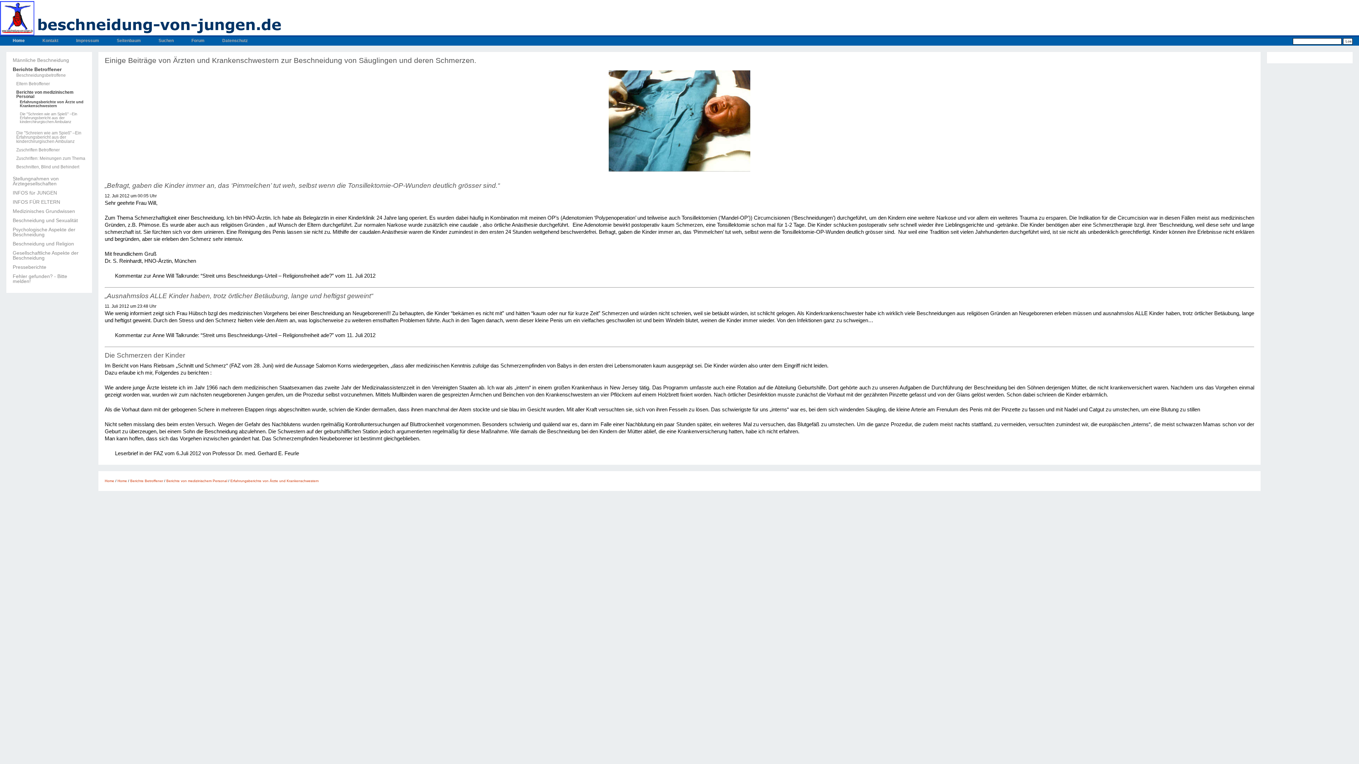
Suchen (166, 40)
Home (19, 40)
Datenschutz (235, 40)
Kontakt (50, 40)
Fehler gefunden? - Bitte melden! (40, 279)
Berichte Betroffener (37, 69)
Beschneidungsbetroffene (41, 75)
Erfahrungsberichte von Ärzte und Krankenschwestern (52, 104)
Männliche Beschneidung (41, 60)
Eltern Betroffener (33, 84)
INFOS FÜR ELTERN (36, 201)
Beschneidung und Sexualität (45, 220)
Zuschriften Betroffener (38, 150)
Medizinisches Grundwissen (44, 211)
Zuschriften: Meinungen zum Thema (50, 158)
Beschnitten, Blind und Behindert (47, 167)
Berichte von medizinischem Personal (45, 94)
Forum (198, 40)
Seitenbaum (129, 40)
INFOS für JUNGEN (35, 192)
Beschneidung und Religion (43, 243)
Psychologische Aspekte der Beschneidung (44, 232)
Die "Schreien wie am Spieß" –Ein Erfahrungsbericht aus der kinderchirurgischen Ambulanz (48, 118)
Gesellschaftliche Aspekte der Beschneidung (46, 255)
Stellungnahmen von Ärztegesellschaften (36, 181)
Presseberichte (29, 267)
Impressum (87, 40)
